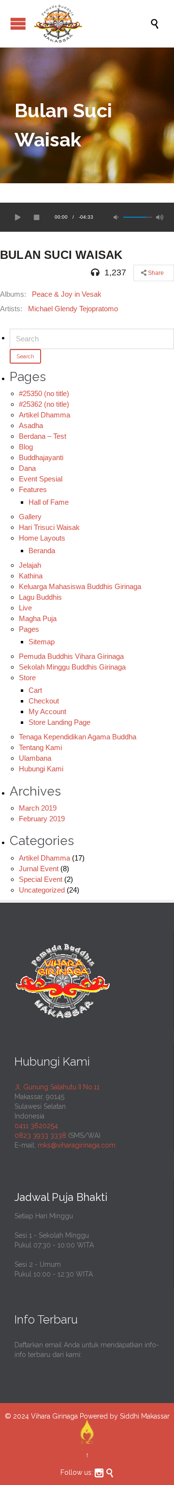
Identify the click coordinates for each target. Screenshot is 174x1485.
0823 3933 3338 (40, 1135)
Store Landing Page (59, 722)
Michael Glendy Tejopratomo (73, 308)
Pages (29, 629)
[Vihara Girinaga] (92, 24)
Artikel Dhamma (44, 415)
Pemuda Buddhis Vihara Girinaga (71, 656)
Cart (35, 690)
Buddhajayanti (41, 457)
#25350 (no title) (44, 393)
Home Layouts (42, 538)
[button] (17, 217)
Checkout (44, 701)
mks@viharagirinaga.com (77, 1145)
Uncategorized (42, 890)
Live (25, 608)
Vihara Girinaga (54, 1416)
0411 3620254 (36, 1126)
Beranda (42, 550)
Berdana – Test (42, 436)
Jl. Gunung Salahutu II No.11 (57, 1087)
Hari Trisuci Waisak (49, 527)
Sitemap (42, 642)
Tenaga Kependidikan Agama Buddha (77, 737)
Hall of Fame (49, 502)
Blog (26, 447)
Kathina (31, 576)
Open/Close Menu (18, 23)
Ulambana (35, 758)
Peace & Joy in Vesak (67, 294)
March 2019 (38, 808)
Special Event (40, 879)
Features (33, 489)
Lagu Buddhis (40, 597)
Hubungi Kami (41, 769)
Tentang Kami (40, 747)
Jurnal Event (38, 868)
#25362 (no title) (44, 404)
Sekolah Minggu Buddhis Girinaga (72, 667)
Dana (27, 468)
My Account (47, 711)
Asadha (31, 425)
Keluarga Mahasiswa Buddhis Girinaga (80, 586)
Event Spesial (40, 479)
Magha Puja (38, 618)
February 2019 (42, 818)
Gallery (30, 516)
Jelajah (30, 565)
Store (27, 677)
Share (155, 273)
